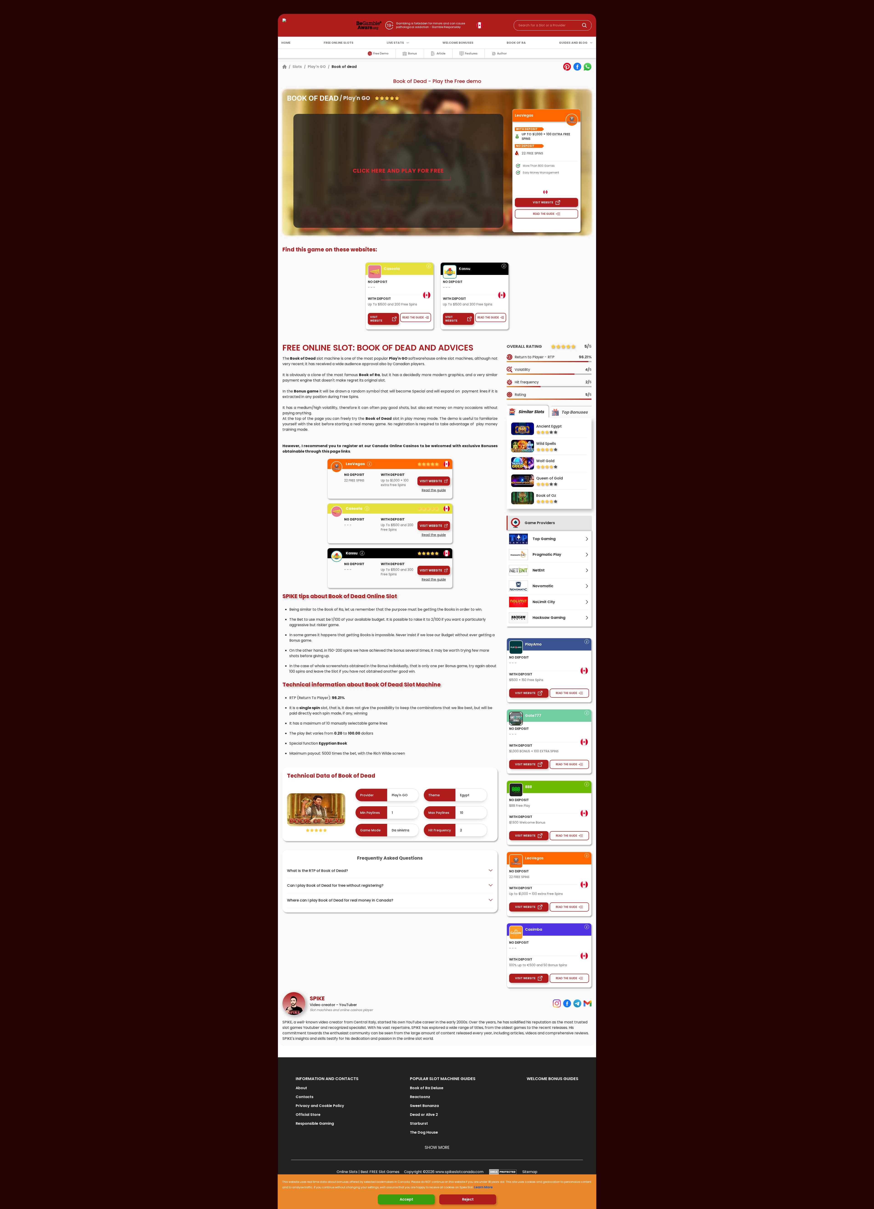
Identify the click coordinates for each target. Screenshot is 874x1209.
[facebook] (577, 67)
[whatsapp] (588, 67)
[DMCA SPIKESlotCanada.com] (503, 1172)
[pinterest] (567, 67)
